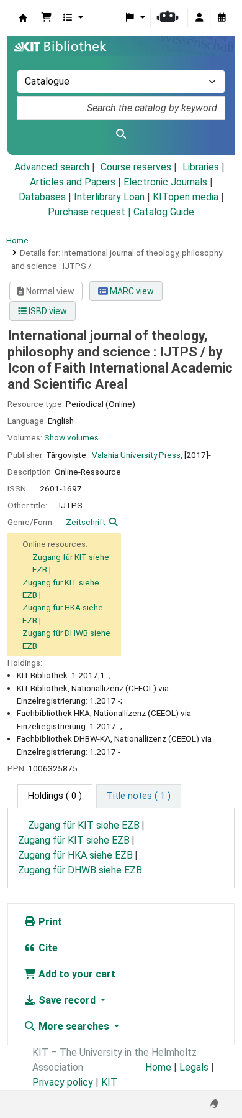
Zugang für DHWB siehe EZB (80, 870)
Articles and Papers (72, 182)
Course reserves (136, 167)
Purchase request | (90, 212)
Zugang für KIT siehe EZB (84, 825)
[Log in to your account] (199, 18)
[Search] (121, 134)
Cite (47, 948)
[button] (46, 18)
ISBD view (47, 311)
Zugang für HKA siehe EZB (75, 855)
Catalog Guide (163, 212)
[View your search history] (221, 18)
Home (17, 240)
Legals (193, 1067)
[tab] (138, 796)
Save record (67, 1000)
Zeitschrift (85, 522)
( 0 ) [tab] (55, 796)
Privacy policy (62, 1082)
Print (49, 922)
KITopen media (185, 197)
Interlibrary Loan (109, 197)
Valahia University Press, (137, 455)
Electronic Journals (165, 182)
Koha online (23, 18)
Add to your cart (75, 974)
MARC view (131, 291)
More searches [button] (74, 1026)
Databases (42, 197)
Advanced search (51, 167)
